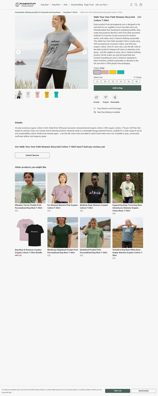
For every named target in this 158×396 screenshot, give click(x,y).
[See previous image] (18, 52)
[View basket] (140, 4)
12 (113, 81)
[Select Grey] (97, 72)
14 (121, 81)
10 (105, 81)
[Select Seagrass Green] (120, 72)
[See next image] (84, 52)
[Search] (136, 4)
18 (136, 81)
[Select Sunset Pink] (105, 72)
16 (129, 81)
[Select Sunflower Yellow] (112, 72)
